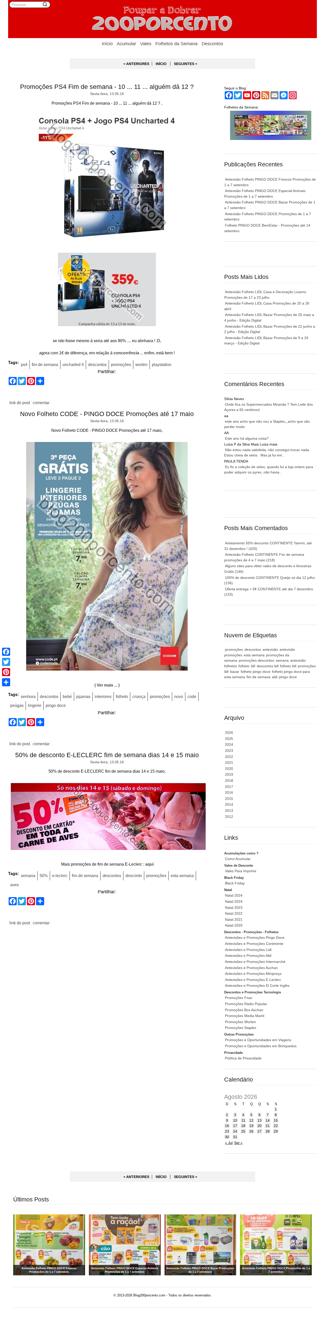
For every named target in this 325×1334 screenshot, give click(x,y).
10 (235, 1120)
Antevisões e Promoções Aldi (248, 956)
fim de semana (45, 364)
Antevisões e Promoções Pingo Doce (254, 937)
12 (251, 1120)
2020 (229, 769)
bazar (234, 672)
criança (138, 696)
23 (227, 1131)
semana (28, 875)
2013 (229, 810)
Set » (238, 1143)
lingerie (34, 705)
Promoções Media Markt (244, 1016)
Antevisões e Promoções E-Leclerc (253, 980)
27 (259, 1131)
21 (268, 1126)
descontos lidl (268, 666)
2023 (229, 751)
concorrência (126, 353)
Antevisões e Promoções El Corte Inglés (257, 985)
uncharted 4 (73, 364)
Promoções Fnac (238, 998)
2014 (229, 804)
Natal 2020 (233, 925)
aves (14, 884)
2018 (229, 781)
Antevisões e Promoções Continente (254, 944)
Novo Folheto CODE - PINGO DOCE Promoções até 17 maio (107, 413)
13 (259, 1120)
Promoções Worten (240, 1022)
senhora (28, 696)
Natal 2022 (233, 913)
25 (243, 1131)
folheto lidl (288, 666)
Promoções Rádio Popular (246, 1004)
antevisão (270, 649)
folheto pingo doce (255, 672)
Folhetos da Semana (176, 43)
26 (251, 1131)
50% (44, 875)
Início (107, 43)
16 (227, 1126)
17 (235, 1126)
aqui (149, 864)
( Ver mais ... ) (107, 685)
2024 (229, 744)
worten (141, 364)
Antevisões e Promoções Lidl (248, 950)
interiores (103, 696)
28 (268, 1131)
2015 (229, 799)
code (191, 696)
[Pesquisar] (44, 4)
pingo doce (56, 705)
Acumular (126, 43)
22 (276, 1126)
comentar (41, 403)
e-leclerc (60, 875)
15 (276, 1120)
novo (178, 696)
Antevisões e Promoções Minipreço (253, 974)
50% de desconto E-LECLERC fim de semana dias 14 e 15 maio (107, 754)
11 (243, 1120)
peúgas (17, 705)
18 (243, 1126)
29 (276, 1131)
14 (268, 1120)
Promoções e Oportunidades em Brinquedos (261, 1046)
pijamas (83, 696)
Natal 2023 (233, 908)
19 (251, 1126)
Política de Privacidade (243, 1058)
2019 (229, 774)
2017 (229, 787)
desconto (133, 875)
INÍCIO (161, 64)
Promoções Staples (240, 1028)
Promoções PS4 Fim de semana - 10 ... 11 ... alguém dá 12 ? (107, 86)
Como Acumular (238, 859)
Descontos (212, 43)
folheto (122, 696)
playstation (161, 364)
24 (235, 1131)
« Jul (229, 1143)
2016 (229, 792)
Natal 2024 (233, 895)
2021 (229, 762)
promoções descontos (256, 660)
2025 (229, 739)
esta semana (182, 875)
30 (227, 1137)
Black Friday (235, 883)
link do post (19, 403)
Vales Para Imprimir (240, 871)
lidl (253, 666)
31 (235, 1137)
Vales (145, 43)
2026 (229, 732)
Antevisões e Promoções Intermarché (255, 962)
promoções (121, 364)
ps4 (24, 364)
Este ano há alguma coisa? (247, 438)
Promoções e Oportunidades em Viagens (258, 1040)
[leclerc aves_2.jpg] (107, 818)
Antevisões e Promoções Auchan (251, 968)
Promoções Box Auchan (244, 1010)
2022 (229, 757)
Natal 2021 (233, 919)
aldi (275, 677)
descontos (97, 364)
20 (259, 1126)
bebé (67, 696)
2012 (229, 817)
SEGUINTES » (185, 64)
